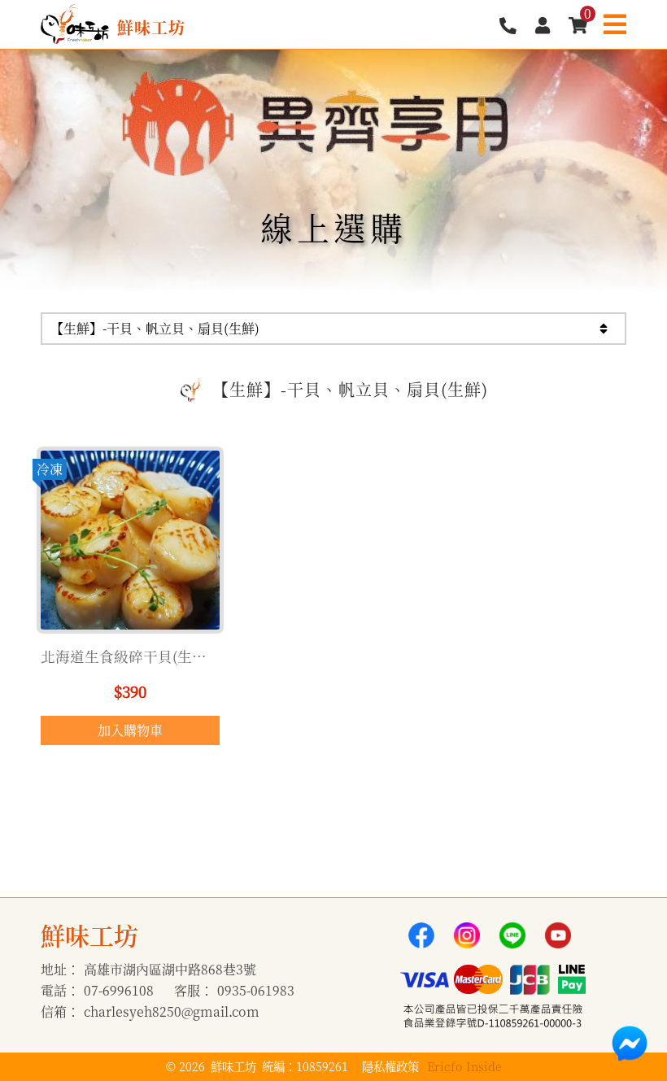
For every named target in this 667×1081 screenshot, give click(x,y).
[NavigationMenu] (615, 23)
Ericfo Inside (464, 1065)
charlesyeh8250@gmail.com (171, 1011)
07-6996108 (119, 990)
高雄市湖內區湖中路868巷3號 (170, 969)
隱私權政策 (390, 1065)
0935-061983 (255, 990)
